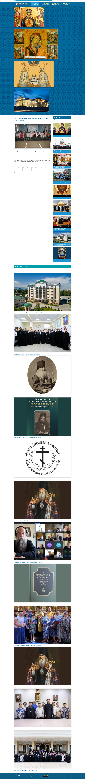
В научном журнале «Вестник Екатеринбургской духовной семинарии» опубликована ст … (27, 687)
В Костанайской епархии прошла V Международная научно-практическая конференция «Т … (28, 437)
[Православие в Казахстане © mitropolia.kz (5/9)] (33, 169)
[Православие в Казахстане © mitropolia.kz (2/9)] (20, 169)
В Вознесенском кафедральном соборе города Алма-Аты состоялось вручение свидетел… (27, 645)
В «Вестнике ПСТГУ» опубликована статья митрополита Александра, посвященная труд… (28, 395)
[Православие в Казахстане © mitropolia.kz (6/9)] (38, 169)
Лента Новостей (60, 117)
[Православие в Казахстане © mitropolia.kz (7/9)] (42, 169)
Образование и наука (22, 266)
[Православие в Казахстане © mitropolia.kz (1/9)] (16, 169)
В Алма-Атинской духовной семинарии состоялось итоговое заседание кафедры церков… (27, 728)
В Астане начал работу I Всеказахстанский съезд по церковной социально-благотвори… (61, 151)
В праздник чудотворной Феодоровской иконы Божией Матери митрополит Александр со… (62, 167)
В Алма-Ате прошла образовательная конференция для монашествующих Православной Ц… (62, 245)
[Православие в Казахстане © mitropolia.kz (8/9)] (47, 169)
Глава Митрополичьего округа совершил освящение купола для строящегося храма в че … (61, 213)
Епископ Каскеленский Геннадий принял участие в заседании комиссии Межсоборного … (28, 562)
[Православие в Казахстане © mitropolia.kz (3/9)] (25, 169)
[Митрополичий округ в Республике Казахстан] (21, 4)
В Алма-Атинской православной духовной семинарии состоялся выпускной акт (26, 770)
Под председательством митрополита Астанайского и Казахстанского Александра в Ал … (27, 354)
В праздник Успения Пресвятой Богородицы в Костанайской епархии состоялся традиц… (60, 183)
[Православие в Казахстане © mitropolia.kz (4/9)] (29, 169)
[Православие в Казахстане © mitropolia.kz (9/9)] (16, 173)
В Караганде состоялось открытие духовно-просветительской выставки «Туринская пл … (60, 229)
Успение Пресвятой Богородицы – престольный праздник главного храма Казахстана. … (62, 260)
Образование (22, 120)
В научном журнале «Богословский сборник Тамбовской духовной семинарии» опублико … (28, 520)
